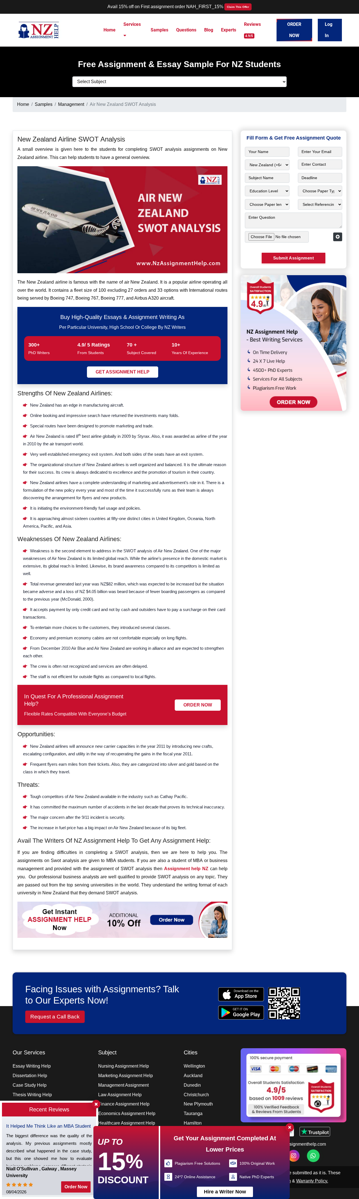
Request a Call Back (55, 1017)
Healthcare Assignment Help (126, 1123)
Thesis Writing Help (32, 1094)
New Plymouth (198, 1104)
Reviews (252, 30)
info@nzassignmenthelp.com (297, 1144)
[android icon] (241, 1013)
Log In (328, 30)
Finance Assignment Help (123, 1104)
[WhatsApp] (313, 1155)
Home (109, 30)
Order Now (294, 30)
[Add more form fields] (337, 236)
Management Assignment (123, 1085)
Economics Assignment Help (126, 1113)
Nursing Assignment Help (123, 1066)
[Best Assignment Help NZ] (39, 29)
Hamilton (193, 1123)
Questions (186, 30)
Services (132, 24)
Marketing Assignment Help (125, 1075)
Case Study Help (30, 1085)
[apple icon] (241, 994)
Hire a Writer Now (225, 1191)
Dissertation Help (30, 1075)
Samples (159, 30)
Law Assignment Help (120, 1094)
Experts (228, 30)
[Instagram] (294, 1156)
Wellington (194, 1066)
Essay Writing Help (32, 1066)
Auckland (193, 1075)
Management (71, 104)
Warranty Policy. (312, 1181)
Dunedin (192, 1085)
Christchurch (196, 1094)
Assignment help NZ (186, 868)
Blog (208, 30)
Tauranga (193, 1113)
